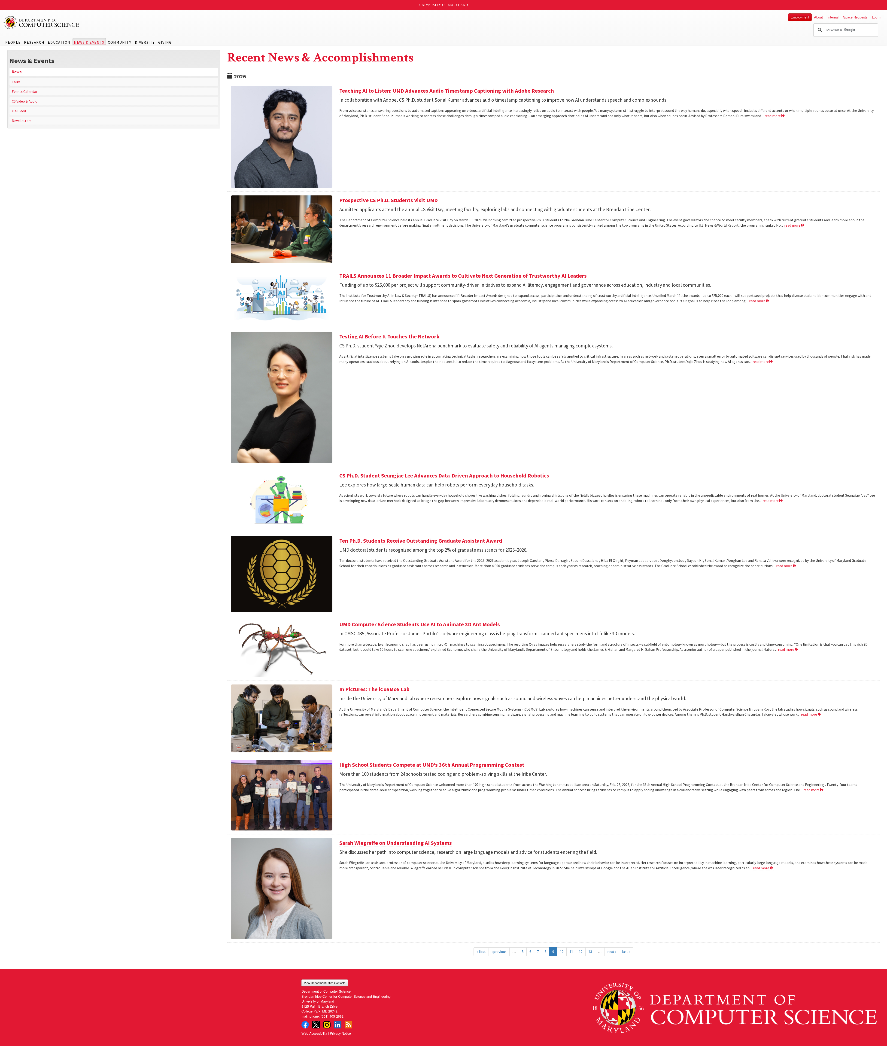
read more (773, 115)
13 (590, 951)
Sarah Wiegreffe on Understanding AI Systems (395, 842)
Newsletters (21, 120)
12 (581, 951)
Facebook (305, 1024)
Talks (16, 81)
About (818, 17)
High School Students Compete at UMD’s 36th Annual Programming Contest (431, 764)
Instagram (327, 1024)
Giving (165, 42)
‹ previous (499, 951)
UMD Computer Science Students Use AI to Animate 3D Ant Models (419, 624)
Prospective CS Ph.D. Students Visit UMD (388, 200)
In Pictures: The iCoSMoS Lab (374, 689)
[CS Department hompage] (734, 1006)
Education (59, 42)
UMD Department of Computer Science (41, 22)
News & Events (89, 42)
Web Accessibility (314, 1033)
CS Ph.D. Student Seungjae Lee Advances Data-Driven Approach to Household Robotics (444, 475)
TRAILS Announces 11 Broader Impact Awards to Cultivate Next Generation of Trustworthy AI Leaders (463, 275)
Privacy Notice (340, 1033)
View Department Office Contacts (324, 983)
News (16, 71)
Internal (832, 17)
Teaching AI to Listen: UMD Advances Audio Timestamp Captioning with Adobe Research (446, 90)
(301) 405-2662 (332, 1016)
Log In (876, 17)
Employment (800, 17)
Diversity (145, 42)
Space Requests (855, 17)
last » (626, 951)
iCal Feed (19, 111)
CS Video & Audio (24, 101)
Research (34, 42)
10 (562, 951)
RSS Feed (348, 1024)
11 (571, 951)
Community (119, 42)
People (13, 42)
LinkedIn (337, 1024)
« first (481, 951)
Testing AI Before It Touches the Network (389, 336)
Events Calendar (24, 91)
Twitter (316, 1024)
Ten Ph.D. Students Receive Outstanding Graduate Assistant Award (420, 540)
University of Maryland (443, 5)
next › (611, 951)
